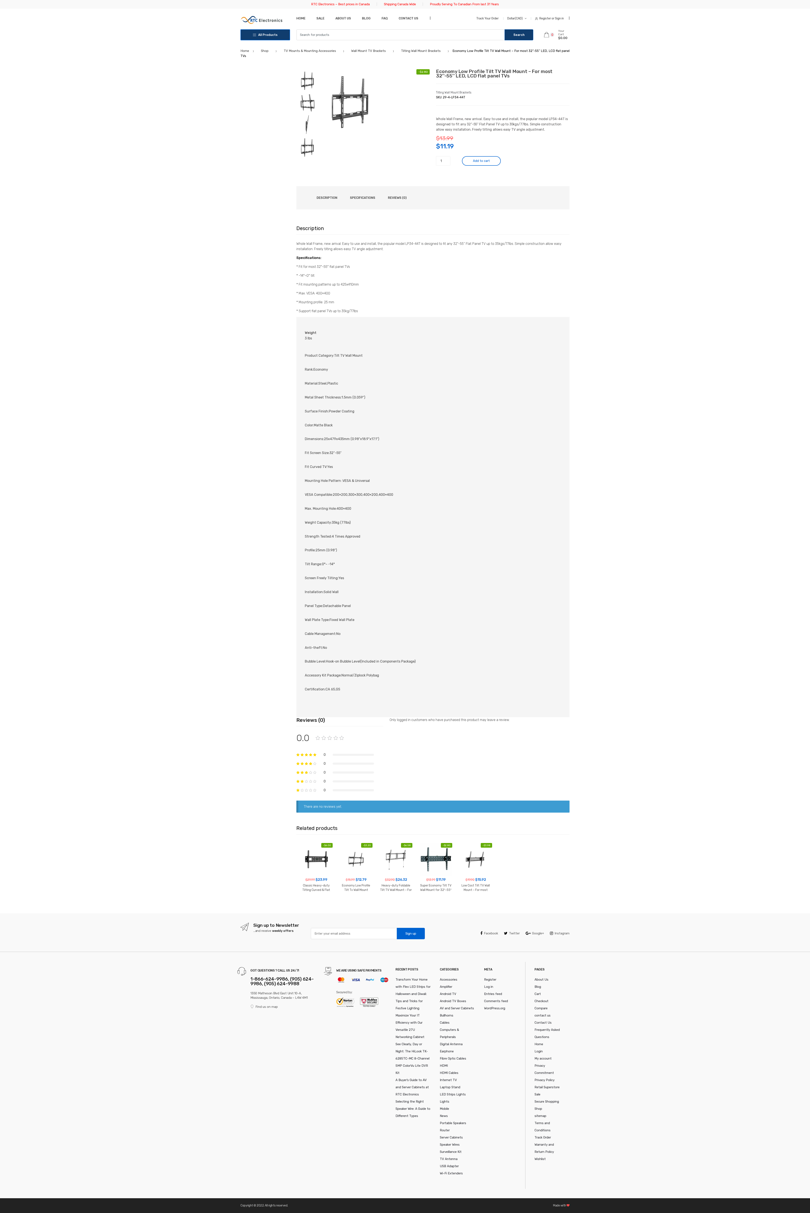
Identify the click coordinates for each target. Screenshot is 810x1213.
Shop (265, 51)
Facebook (491, 933)
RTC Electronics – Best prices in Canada (340, 4)
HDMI (444, 1066)
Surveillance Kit (451, 1152)
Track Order (543, 1137)
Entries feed (493, 994)
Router (445, 1130)
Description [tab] (327, 198)
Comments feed (496, 1001)
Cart (538, 994)
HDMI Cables (449, 1073)
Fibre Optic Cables (453, 1058)
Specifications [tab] (362, 198)
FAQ (385, 18)
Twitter (514, 933)
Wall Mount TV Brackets (368, 51)
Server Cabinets (451, 1137)
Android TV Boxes (453, 1001)
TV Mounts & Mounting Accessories (310, 51)
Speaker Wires (450, 1145)
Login (539, 1051)
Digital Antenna (451, 1044)
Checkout (541, 1001)
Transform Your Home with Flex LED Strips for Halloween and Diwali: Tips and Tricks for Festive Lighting (413, 994)
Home (300, 18)
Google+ (538, 933)
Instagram (562, 933)
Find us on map (266, 1007)
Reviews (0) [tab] (397, 198)
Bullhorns (446, 1015)
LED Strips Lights (453, 1094)
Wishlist (540, 1159)
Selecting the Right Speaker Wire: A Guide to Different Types (413, 1109)
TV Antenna (449, 1159)
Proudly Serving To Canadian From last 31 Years (464, 4)
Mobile (444, 1109)
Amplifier (446, 987)
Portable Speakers (453, 1123)
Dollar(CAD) (515, 18)
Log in (488, 987)
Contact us (408, 18)
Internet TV (448, 1080)
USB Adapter (449, 1166)
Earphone (447, 1051)
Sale (320, 18)
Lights (444, 1101)
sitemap (540, 1116)
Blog (366, 18)
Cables (445, 1023)
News (444, 1116)
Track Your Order (487, 18)
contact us (543, 1015)
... (429, 18)
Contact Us (543, 1023)
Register (490, 979)
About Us (343, 18)
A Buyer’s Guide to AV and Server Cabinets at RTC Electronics (412, 1087)
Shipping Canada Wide (400, 4)
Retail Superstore (547, 1087)
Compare (541, 1008)
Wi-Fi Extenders (451, 1173)
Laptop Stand (450, 1087)
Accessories (448, 979)
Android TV (448, 994)
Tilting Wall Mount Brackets (421, 51)
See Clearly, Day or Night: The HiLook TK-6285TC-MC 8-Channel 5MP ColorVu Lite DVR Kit (412, 1058)
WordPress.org (494, 1008)
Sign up (410, 933)
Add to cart (481, 161)
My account (543, 1058)
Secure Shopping (547, 1101)
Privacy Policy (545, 1080)
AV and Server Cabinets (457, 1008)
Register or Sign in (551, 18)
